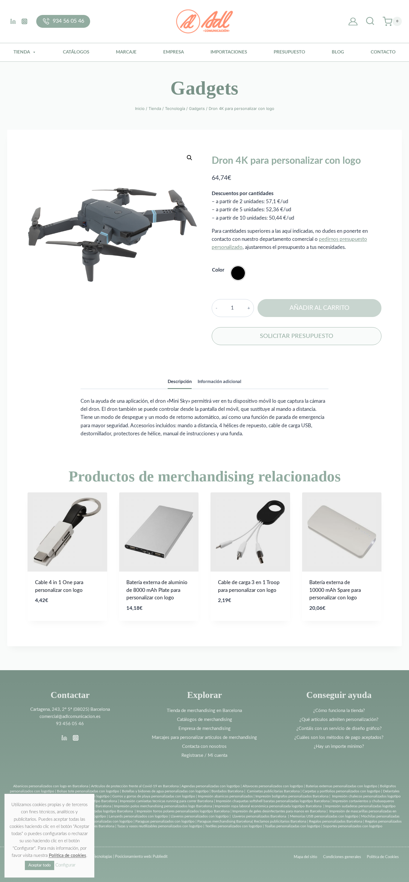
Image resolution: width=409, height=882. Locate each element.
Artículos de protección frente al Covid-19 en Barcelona (135, 786)
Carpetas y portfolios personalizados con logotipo (341, 791)
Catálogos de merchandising (204, 719)
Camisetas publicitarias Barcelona (273, 791)
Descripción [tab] (180, 381)
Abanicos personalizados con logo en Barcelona (50, 786)
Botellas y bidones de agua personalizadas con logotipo (165, 791)
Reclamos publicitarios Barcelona (280, 821)
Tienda (21, 52)
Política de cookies (67, 855)
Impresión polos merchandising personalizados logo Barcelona (163, 806)
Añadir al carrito (319, 308)
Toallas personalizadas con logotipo (292, 826)
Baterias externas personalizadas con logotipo (341, 786)
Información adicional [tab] (219, 381)
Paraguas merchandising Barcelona (224, 821)
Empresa (173, 52)
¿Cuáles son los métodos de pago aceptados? (339, 737)
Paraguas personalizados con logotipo (165, 821)
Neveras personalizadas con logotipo (104, 821)
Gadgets (204, 88)
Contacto (383, 52)
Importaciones (228, 52)
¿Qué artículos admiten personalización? (338, 719)
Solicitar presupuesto (296, 336)
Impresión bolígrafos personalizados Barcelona (291, 796)
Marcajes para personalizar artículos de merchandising (204, 737)
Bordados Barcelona (227, 791)
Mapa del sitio (305, 857)
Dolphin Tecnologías (95, 857)
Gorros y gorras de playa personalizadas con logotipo (153, 796)
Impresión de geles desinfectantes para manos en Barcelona (279, 811)
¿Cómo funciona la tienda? (339, 710)
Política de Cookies (383, 857)
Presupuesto (289, 52)
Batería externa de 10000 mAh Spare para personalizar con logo (335, 590)
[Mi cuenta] (353, 21)
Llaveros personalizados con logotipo (200, 816)
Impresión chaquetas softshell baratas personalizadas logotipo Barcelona (273, 801)
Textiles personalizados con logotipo (233, 826)
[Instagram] (24, 21)
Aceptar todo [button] (39, 865)
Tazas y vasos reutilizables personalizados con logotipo (159, 826)
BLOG (338, 52)
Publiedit (160, 857)
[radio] (238, 273)
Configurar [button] (65, 865)
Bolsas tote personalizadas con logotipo (88, 791)
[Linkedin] (13, 21)
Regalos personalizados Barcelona (335, 821)
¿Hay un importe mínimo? (339, 746)
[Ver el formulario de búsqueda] (370, 21)
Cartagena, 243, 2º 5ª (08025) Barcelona (70, 709)
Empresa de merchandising (204, 728)
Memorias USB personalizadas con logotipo (324, 816)
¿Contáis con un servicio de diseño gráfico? (339, 728)
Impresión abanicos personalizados (226, 796)
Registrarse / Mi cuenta (204, 755)
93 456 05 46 (70, 724)
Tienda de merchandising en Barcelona (204, 710)
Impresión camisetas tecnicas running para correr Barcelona (166, 801)
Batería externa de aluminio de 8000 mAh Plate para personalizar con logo (156, 590)
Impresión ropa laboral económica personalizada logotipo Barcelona (268, 806)
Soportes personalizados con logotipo (352, 826)
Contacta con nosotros (204, 746)
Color (218, 269)
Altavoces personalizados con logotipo (273, 786)
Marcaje (126, 52)
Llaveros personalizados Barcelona (259, 816)
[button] (189, 157)
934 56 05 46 (68, 21)
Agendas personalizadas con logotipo (210, 786)
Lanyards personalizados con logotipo (138, 816)
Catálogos (76, 52)
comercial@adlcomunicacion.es (70, 716)
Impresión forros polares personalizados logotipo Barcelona (183, 811)
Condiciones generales (342, 857)
